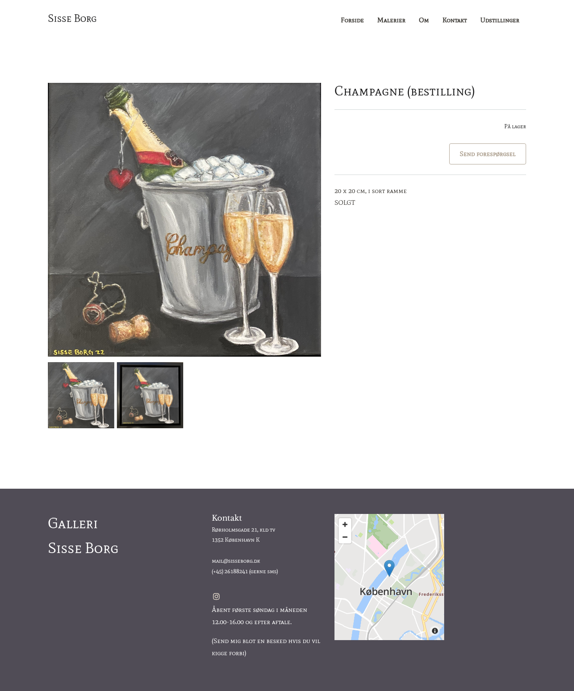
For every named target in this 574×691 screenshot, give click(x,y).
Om (424, 20)
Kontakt (454, 20)
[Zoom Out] (345, 537)
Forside (352, 20)
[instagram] (216, 596)
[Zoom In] (345, 524)
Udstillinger (499, 20)
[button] (389, 568)
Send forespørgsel (488, 154)
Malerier (391, 20)
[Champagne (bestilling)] (184, 219)
